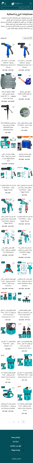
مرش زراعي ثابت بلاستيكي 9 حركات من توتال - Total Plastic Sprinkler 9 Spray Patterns (24, 282)
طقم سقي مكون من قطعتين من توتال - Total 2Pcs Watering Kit (8, 250)
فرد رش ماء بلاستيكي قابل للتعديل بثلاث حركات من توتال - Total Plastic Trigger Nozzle (24, 188)
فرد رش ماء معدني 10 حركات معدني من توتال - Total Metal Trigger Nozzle (24, 251)
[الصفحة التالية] (9, 422)
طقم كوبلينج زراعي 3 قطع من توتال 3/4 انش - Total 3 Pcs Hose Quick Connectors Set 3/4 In (24, 344)
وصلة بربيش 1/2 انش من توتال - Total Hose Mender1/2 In (8, 343)
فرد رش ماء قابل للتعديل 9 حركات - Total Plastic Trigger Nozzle (8, 187)
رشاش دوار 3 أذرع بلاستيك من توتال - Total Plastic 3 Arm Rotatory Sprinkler (8, 406)
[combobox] (16, 7)
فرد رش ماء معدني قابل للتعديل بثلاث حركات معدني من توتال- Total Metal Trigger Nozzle (8, 219)
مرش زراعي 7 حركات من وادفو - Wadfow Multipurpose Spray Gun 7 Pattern (24, 63)
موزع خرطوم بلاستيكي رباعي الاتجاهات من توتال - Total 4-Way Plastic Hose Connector (24, 313)
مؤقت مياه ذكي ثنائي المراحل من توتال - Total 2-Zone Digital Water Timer (8, 157)
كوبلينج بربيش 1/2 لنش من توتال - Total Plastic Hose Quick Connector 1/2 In (24, 375)
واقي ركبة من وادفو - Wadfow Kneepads (24, 155)
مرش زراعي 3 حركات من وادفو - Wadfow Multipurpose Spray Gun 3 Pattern (8, 63)
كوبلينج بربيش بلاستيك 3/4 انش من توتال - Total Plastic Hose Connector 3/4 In (8, 376)
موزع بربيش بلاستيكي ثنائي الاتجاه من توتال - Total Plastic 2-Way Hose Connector (8, 282)
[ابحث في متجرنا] (28, 8)
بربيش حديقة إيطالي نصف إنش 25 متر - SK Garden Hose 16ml (24, 125)
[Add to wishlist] (30, 44)
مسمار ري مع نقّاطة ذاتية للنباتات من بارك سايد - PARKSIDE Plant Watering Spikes (8, 126)
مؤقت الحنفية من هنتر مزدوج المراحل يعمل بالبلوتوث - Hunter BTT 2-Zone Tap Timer (8, 95)
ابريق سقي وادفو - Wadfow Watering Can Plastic (24, 94)
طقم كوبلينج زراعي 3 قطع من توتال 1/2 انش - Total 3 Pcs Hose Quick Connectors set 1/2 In (8, 313)
